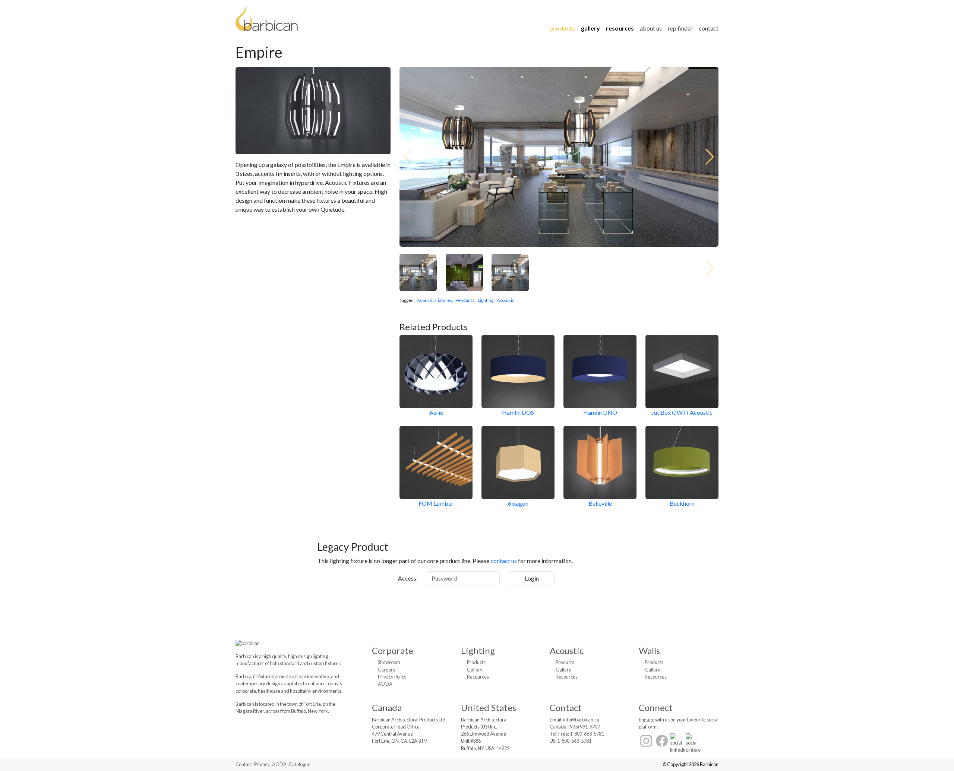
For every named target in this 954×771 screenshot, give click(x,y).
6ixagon (518, 503)
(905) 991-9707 (584, 727)
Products (562, 28)
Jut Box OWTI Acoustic (682, 412)
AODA (385, 684)
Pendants (464, 300)
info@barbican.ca (581, 720)
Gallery (590, 28)
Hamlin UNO (600, 412)
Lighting (485, 300)
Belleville (600, 503)
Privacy (262, 764)
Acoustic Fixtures (434, 300)
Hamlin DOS (518, 412)
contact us (503, 560)
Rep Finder (680, 28)
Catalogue (299, 764)
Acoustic (505, 300)
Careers (386, 670)
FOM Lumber (436, 503)
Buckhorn (682, 503)
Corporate (392, 650)
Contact (708, 28)
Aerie (436, 412)
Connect (656, 707)
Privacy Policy (392, 677)
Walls (649, 650)
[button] (710, 157)
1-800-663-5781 (587, 734)
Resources (620, 28)
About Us (651, 28)
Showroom (389, 662)
